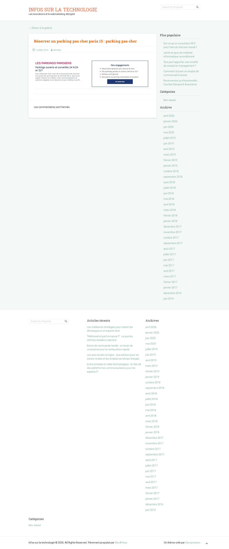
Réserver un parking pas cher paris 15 (69, 41)
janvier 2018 (170, 221)
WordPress (121, 542)
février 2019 (170, 160)
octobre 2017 (171, 237)
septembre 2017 (173, 243)
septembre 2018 (173, 176)
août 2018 (169, 182)
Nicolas (57, 50)
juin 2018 (169, 193)
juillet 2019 (170, 138)
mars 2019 (170, 154)
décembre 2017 (172, 226)
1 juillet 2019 (42, 50)
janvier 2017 (170, 287)
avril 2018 (169, 204)
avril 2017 (169, 270)
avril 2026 (169, 115)
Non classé (170, 100)
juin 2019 (169, 143)
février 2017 (170, 282)
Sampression (192, 542)
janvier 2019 (170, 165)
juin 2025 (169, 126)
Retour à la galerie (40, 27)
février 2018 (170, 215)
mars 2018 (170, 210)
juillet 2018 (170, 187)
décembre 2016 (172, 293)
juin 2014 (169, 298)
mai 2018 (169, 198)
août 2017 (169, 248)
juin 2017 (169, 259)
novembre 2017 (172, 232)
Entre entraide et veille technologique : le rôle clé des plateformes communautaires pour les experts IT (114, 368)
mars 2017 (170, 276)
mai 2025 (169, 132)
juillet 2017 (170, 254)
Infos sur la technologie (63, 9)
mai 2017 (169, 265)
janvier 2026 (170, 121)
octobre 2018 (171, 171)
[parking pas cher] (92, 72)
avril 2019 (169, 149)
